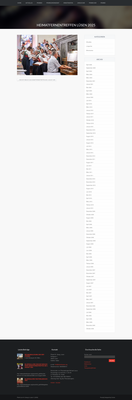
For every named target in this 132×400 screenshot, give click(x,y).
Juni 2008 (89, 250)
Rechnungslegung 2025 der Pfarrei (34, 355)
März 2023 (89, 78)
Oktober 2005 (90, 329)
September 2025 (90, 68)
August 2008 (89, 244)
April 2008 (89, 257)
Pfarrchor (92, 3)
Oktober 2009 (90, 214)
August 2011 (89, 162)
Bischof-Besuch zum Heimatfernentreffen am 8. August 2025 (36, 80)
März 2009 (89, 227)
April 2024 (89, 71)
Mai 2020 (88, 87)
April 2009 (89, 224)
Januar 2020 (89, 97)
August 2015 (89, 136)
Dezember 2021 (90, 81)
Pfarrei (103, 3)
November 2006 (90, 306)
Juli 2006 (88, 312)
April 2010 (89, 198)
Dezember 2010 (90, 179)
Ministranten (68, 3)
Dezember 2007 (90, 270)
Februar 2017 (90, 113)
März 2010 (89, 201)
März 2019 (89, 107)
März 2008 (89, 260)
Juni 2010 (89, 192)
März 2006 (89, 322)
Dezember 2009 (90, 211)
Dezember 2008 (90, 234)
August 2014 (89, 143)
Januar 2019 (89, 110)
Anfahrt (53, 383)
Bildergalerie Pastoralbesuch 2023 (36, 379)
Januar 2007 (89, 302)
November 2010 (90, 182)
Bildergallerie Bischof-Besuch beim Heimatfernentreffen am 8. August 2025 (36, 365)
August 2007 (89, 283)
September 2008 (90, 241)
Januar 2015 (89, 140)
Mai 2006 (88, 315)
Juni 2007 (89, 289)
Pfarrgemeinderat (52, 3)
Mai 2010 (88, 195)
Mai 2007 (88, 293)
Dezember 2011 (90, 159)
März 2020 (89, 94)
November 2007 (90, 273)
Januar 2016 (89, 126)
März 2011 (89, 172)
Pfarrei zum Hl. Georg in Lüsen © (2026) (27, 397)
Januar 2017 (89, 117)
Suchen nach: (88, 354)
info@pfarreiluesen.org (61, 364)
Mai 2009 (88, 221)
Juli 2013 (88, 146)
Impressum (87, 362)
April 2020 (89, 91)
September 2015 (90, 133)
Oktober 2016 (90, 120)
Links (85, 366)
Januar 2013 (89, 153)
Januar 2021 (89, 84)
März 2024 (89, 74)
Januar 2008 (89, 267)
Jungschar (81, 3)
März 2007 (89, 299)
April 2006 (89, 319)
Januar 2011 (89, 175)
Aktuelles (29, 3)
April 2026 (89, 65)
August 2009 (89, 218)
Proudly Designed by (107, 397)
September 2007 (90, 280)
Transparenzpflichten (90, 368)
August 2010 (89, 188)
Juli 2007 (88, 286)
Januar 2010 (89, 208)
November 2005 (90, 325)
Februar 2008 (90, 263)
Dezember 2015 (90, 130)
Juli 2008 (88, 247)
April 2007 (89, 296)
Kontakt (58, 383)
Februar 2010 (90, 205)
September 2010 (90, 185)
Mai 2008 (88, 254)
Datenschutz (87, 364)
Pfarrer (39, 3)
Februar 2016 (90, 123)
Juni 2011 (89, 166)
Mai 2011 (88, 169)
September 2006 (90, 309)
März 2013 (89, 149)
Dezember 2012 (90, 156)
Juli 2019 (88, 100)
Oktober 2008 (90, 237)
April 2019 (89, 104)
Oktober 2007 (90, 276)
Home (19, 3)
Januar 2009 (89, 231)
